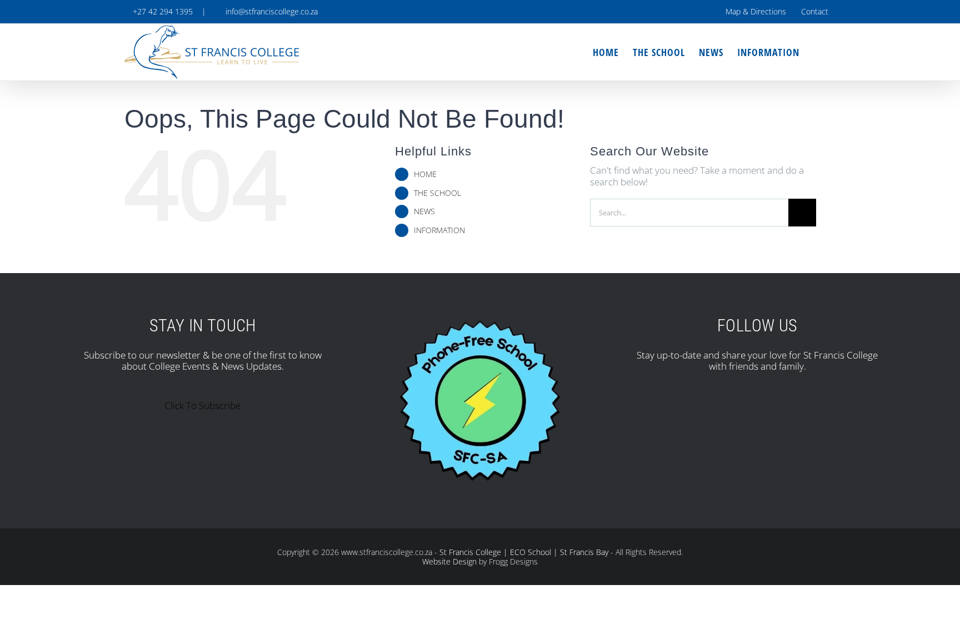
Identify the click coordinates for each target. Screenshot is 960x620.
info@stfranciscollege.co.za (269, 11)
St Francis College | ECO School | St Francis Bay (523, 552)
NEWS (424, 211)
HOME (425, 174)
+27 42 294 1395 (162, 11)
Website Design (449, 561)
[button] (817, 52)
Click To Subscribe (202, 405)
